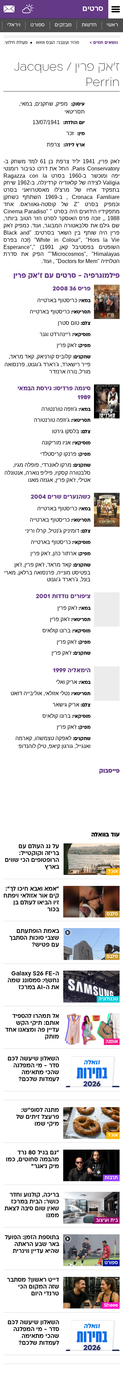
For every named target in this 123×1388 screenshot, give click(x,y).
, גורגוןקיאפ (62, 746)
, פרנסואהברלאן (37, 573)
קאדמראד (59, 565)
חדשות (89, 25)
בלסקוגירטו (65, 431)
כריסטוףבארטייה (57, 300)
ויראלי (13, 25)
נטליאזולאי (57, 693)
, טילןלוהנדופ (33, 746)
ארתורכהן (65, 553)
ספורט (37, 25)
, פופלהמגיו (28, 465)
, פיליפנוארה (40, 473)
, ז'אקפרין (67, 480)
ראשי (112, 25)
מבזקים (63, 25)
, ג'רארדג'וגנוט (45, 364)
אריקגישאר (66, 705)
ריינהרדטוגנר (55, 334)
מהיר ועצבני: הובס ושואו (57, 43)
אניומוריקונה (56, 443)
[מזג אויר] (28, 9)
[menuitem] (89, 25)
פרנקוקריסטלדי (58, 454)
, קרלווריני (37, 531)
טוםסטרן (68, 323)
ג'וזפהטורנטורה (59, 409)
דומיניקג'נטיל (64, 531)
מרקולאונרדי (56, 465)
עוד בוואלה (105, 835)
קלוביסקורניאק (54, 356)
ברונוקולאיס (56, 630)
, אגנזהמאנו (42, 480)
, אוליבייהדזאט (28, 693)
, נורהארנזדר (64, 372)
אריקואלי (66, 682)
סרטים (92, 9)
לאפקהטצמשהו (53, 738)
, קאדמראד (23, 356)
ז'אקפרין (67, 345)
